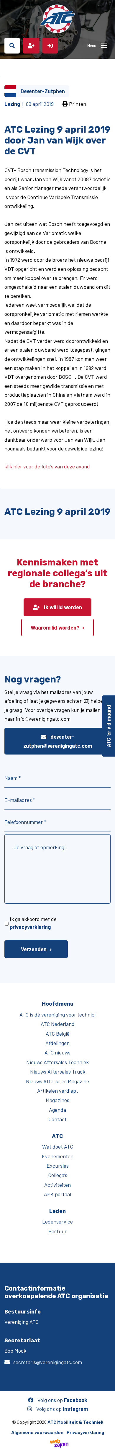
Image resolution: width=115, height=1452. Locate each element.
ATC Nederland (58, 1024)
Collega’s (57, 1175)
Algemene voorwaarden (37, 1432)
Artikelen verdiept (57, 1090)
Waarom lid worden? (55, 627)
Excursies (58, 1165)
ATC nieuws (57, 1052)
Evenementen (57, 1156)
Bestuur (57, 1231)
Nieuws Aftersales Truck (57, 1071)
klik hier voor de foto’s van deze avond (47, 466)
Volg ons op (61, 1400)
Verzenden (34, 949)
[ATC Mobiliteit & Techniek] (57, 18)
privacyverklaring (30, 927)
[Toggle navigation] (104, 45)
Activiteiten (57, 1184)
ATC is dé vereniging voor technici (57, 1014)
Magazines (57, 1100)
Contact (57, 1119)
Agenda (57, 1109)
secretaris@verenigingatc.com (47, 1362)
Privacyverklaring (85, 1432)
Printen (77, 104)
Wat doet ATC (57, 1146)
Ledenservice (57, 1221)
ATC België (58, 1033)
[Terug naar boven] (107, 1444)
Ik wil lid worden (62, 607)
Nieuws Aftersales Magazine (57, 1081)
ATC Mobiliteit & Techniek (75, 1422)
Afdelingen (57, 1043)
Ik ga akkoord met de (33, 923)
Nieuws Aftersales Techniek (57, 1062)
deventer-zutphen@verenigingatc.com (57, 741)
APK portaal (57, 1194)
